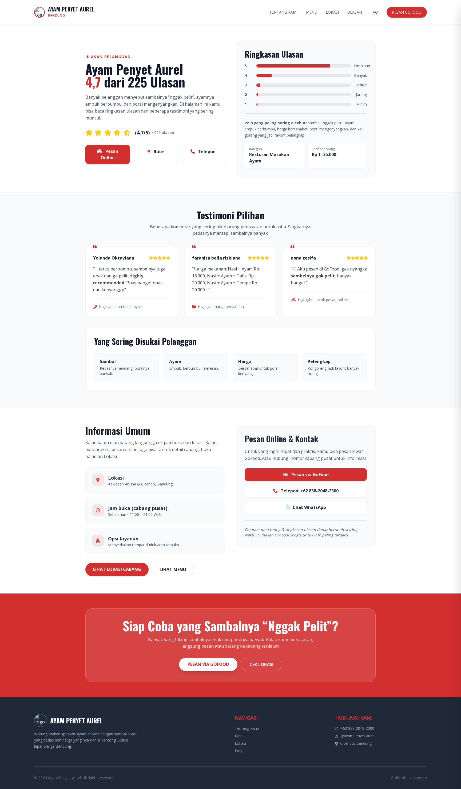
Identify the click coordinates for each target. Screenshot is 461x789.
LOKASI (332, 12)
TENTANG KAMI (283, 12)
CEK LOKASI (261, 664)
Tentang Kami (247, 728)
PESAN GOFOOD (407, 12)
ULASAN (354, 12)
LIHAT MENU (173, 569)
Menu (240, 735)
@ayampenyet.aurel (357, 735)
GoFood (398, 777)
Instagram (418, 777)
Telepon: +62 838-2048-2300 (309, 491)
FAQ (374, 12)
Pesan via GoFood (309, 474)
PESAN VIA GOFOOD (208, 664)
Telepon (206, 151)
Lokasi (240, 743)
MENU (311, 12)
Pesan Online (109, 154)
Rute (158, 151)
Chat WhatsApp (309, 507)
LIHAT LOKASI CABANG (117, 569)
